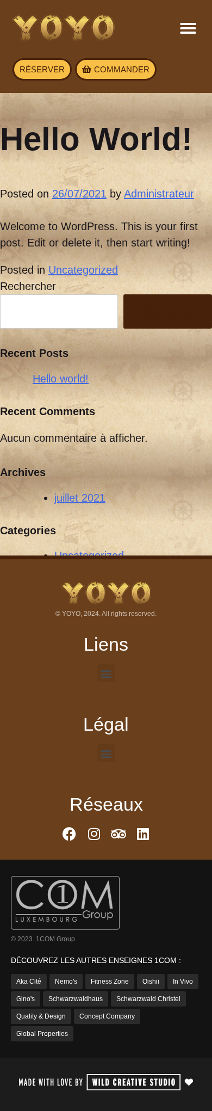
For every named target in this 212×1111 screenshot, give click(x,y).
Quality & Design (41, 1016)
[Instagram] (94, 834)
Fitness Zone (110, 981)
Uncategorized (83, 270)
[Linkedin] (142, 834)
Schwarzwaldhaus (75, 999)
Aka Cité (28, 981)
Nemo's (66, 981)
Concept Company (107, 1016)
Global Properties (42, 1034)
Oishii (150, 981)
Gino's (25, 999)
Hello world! (61, 379)
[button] (188, 28)
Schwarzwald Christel (148, 999)
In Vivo (183, 981)
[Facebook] (69, 834)
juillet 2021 (79, 498)
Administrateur (159, 194)
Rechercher (28, 286)
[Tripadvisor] (118, 834)
